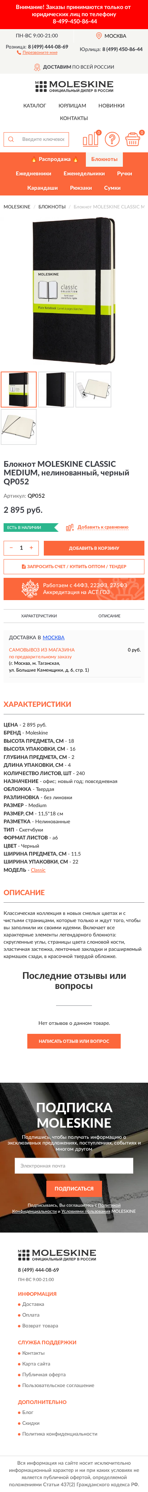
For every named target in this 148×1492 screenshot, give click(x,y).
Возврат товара (40, 1326)
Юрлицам (72, 106)
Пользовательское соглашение (58, 1385)
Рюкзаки (81, 188)
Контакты (74, 118)
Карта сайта (36, 1364)
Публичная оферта (44, 1374)
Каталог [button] (34, 106)
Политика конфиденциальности (59, 1434)
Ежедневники (33, 173)
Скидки (31, 1423)
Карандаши (42, 188)
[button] (37, 52)
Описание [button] (109, 616)
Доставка (33, 1304)
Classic (38, 870)
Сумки (112, 188)
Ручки (124, 173)
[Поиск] (11, 139)
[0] (132, 139)
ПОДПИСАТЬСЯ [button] (74, 1189)
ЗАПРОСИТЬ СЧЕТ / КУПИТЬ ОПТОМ (76, 567)
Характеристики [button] (39, 616)
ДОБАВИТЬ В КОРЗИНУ (94, 548)
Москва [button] (54, 637)
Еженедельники (84, 173)
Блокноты (104, 159)
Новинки (111, 106)
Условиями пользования (85, 1211)
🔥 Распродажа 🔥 (55, 159)
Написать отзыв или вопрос (74, 1041)
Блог (27, 1412)
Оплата (31, 1315)
